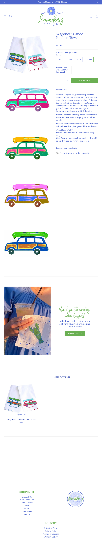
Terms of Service (51, 534)
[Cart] (97, 16)
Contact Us (27, 497)
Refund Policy (51, 531)
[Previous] (5, 2)
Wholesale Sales (27, 500)
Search (27, 515)
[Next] (97, 2)
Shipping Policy (51, 528)
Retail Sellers (27, 503)
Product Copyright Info (66, 148)
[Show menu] (4, 16)
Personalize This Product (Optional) (62, 70)
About (26, 509)
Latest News (26, 512)
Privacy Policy (51, 537)
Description (61, 90)
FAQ (27, 506)
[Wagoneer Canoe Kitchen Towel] (22, 399)
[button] (10, 16)
